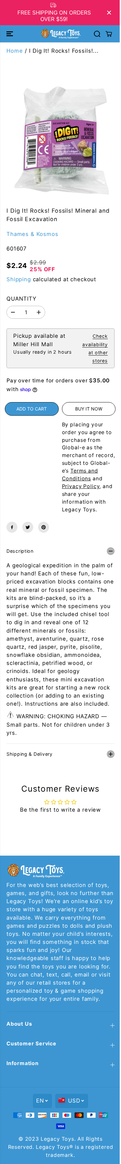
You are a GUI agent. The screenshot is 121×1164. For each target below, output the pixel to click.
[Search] (97, 34)
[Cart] (109, 34)
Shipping (18, 279)
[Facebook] (11, 527)
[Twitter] (27, 527)
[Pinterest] (43, 527)
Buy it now (88, 408)
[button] (10, 33)
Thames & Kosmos (32, 234)
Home (14, 51)
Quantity (21, 298)
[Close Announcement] (109, 12)
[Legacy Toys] (60, 33)
